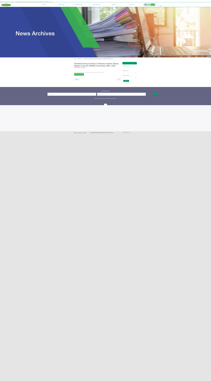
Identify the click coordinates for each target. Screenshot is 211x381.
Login (149, 4)
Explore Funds (61, 4)
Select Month (126, 75)
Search (126, 80)
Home (75, 58)
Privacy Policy (80, 132)
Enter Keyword (127, 65)
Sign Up (152, 4)
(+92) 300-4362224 (90, 119)
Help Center (131, 4)
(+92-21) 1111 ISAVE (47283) (92, 115)
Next (119, 79)
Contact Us (84, 132)
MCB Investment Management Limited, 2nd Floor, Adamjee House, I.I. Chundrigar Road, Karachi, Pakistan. (112, 120)
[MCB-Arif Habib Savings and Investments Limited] (9, 5)
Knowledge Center (78, 4)
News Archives (79, 58)
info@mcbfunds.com (108, 115)
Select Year (126, 70)
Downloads (114, 4)
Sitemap (75, 132)
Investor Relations (96, 4)
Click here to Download (79, 74)
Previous (76, 79)
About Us (43, 4)
